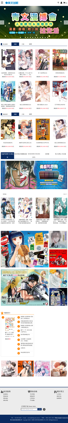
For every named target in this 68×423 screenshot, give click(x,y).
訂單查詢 (32, 398)
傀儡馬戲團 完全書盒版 (7, 155)
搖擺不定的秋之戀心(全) (25, 142)
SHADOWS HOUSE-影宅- (34, 155)
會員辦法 (5, 394)
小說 (23, 44)
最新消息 (59, 396)
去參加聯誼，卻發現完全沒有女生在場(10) (8, 73)
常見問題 (32, 394)
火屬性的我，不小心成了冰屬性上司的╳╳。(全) (25, 73)
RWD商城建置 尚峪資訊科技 (61, 418)
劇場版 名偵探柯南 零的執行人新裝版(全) (27, 317)
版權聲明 (59, 398)
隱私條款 (5, 398)
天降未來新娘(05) (59, 73)
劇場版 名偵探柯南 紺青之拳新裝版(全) (27, 326)
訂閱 (39, 409)
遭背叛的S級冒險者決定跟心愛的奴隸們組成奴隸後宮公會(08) (27, 344)
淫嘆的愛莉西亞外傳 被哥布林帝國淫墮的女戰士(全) (27, 322)
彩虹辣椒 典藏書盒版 (21, 154)
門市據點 (32, 400)
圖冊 (30, 44)
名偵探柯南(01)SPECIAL (42, 142)
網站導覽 (5, 400)
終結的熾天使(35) (25, 352)
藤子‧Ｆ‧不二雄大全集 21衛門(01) (26, 330)
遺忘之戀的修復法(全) (25, 104)
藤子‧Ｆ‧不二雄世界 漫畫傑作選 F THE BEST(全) (9, 333)
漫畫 (15, 44)
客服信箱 (5, 396)
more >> (65, 194)
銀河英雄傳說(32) (25, 334)
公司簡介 (59, 394)
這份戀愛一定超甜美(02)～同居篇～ (26, 339)
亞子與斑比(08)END (60, 104)
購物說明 (32, 396)
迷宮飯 (47, 154)
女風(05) (23, 348)
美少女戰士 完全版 (60, 154)
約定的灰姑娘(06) (7, 142)
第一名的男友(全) (42, 73)
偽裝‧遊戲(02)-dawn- (42, 104)
